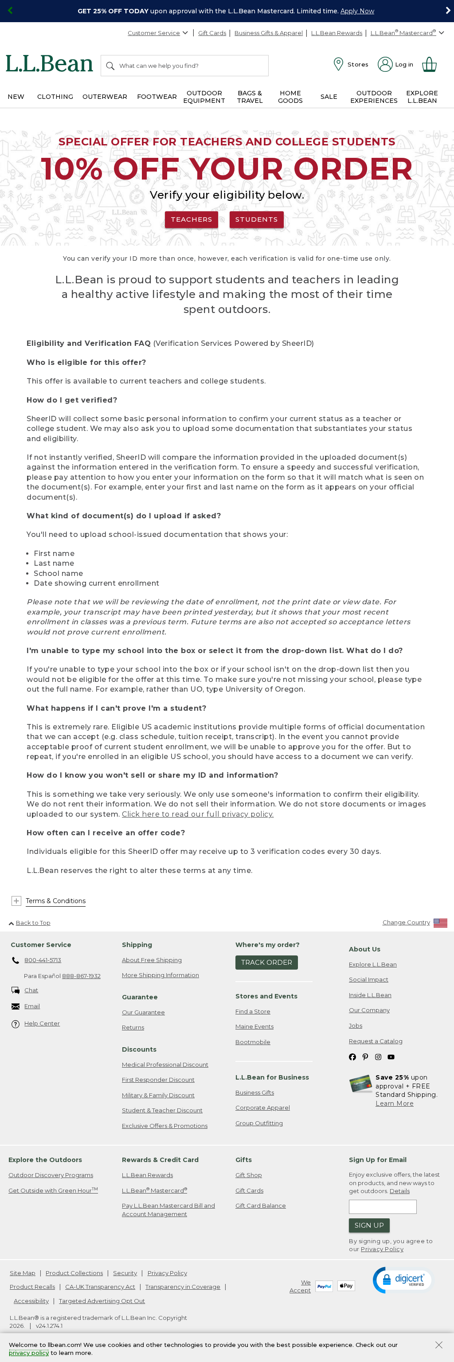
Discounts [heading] (139, 1049)
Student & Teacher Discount (162, 1110)
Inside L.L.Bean (370, 994)
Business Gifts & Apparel (269, 32)
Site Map (22, 1272)
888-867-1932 (81, 975)
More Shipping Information (160, 974)
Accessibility (31, 1300)
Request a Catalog (376, 1041)
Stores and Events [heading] (266, 996)
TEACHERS (191, 219)
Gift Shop (248, 1174)
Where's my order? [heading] (267, 945)
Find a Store (252, 1011)
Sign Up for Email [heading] (378, 1160)
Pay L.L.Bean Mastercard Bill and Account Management (168, 1209)
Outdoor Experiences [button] (374, 97)
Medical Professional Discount (165, 1064)
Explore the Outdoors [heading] (45, 1160)
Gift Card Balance (260, 1205)
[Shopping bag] (433, 64)
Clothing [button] (55, 97)
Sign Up (369, 1225)
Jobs (355, 1025)
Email (32, 1006)
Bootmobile (252, 1041)
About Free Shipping (152, 959)
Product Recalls (32, 1286)
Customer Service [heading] (41, 945)
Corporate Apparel (262, 1107)
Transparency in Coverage (182, 1286)
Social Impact (368, 979)
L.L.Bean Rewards (336, 32)
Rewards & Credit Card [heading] (160, 1160)
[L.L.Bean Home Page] (51, 64)
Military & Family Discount (158, 1095)
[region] (227, 11)
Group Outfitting (259, 1123)
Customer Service (154, 32)
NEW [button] (16, 97)
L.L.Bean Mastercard (154, 1190)
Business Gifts (254, 1092)
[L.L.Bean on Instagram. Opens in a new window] (378, 1056)
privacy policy (29, 1353)
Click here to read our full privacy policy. (198, 814)
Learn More (395, 1104)
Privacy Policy (382, 1248)
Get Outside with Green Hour (53, 1190)
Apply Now (357, 11)
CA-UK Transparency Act (100, 1286)
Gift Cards (212, 32)
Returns (133, 1027)
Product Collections (74, 1272)
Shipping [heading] (137, 945)
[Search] (111, 65)
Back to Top (33, 922)
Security (125, 1272)
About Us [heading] (364, 949)
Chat (31, 990)
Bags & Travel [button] (250, 97)
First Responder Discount (158, 1079)
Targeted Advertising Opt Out (102, 1300)
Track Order (266, 962)
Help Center (42, 1023)
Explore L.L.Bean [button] (422, 97)
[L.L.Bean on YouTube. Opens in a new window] (391, 1056)
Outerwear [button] (104, 97)
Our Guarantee (143, 1012)
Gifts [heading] (243, 1160)
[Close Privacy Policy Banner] (439, 1346)
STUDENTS (256, 219)
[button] (403, 1279)
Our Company (369, 1010)
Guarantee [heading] (140, 997)
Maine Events (254, 1026)
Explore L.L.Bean (373, 964)
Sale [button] (329, 97)
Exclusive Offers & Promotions (164, 1125)
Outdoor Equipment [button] (204, 97)
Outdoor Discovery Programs (50, 1174)
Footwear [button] (157, 97)
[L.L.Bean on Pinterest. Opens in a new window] (365, 1056)
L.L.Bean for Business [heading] (272, 1077)
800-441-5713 (42, 959)
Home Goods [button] (290, 97)
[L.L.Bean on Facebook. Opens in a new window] (352, 1056)
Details (400, 1190)
